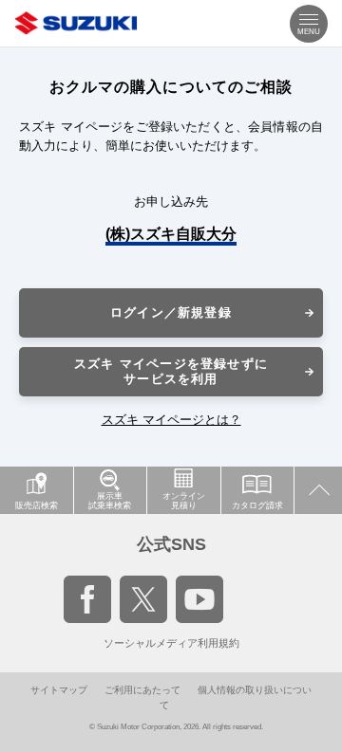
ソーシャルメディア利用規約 (171, 643)
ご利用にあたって (142, 690)
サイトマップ (58, 690)
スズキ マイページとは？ (171, 420)
